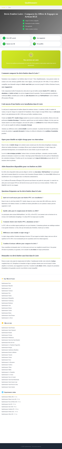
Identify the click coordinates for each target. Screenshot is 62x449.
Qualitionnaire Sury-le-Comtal (9, 377)
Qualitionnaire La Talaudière (8, 372)
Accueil (3, 7)
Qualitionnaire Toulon (7, 310)
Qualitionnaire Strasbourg (7, 300)
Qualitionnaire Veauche (7, 355)
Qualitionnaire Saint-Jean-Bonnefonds (10, 379)
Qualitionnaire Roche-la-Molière (9, 352)
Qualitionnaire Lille (6, 305)
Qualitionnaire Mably (6, 369)
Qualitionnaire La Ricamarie (8, 362)
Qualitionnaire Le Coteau (7, 374)
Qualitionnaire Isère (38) (7, 406)
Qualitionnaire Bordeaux (7, 303)
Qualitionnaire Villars (6, 367)
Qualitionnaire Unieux (7, 357)
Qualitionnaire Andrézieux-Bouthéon (10, 350)
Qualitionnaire (31, 3)
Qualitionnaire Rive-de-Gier (8, 342)
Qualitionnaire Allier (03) (8, 414)
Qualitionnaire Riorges (7, 347)
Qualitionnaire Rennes (7, 308)
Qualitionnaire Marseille (7, 285)
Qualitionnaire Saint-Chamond (9, 330)
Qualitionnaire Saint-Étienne (8, 315)
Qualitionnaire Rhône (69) (8, 396)
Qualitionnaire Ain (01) (7, 404)
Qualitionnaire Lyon (6, 288)
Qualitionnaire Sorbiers (7, 364)
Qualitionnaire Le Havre (7, 318)
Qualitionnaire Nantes (7, 295)
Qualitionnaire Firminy (7, 335)
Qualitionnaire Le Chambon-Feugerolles (11, 345)
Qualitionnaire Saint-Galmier (8, 387)
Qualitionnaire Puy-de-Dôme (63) (9, 401)
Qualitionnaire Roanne (7, 332)
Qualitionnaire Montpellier (8, 298)
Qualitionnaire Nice (6, 293)
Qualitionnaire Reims (6, 313)
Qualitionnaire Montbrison (8, 337)
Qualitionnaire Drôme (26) (8, 411)
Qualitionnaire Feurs (6, 360)
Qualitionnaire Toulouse (7, 290)
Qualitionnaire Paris (6, 283)
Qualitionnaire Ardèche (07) (8, 409)
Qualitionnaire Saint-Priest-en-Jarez (10, 384)
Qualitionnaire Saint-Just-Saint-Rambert (11, 340)
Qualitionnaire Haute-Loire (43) (9, 399)
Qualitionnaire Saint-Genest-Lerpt (9, 382)
